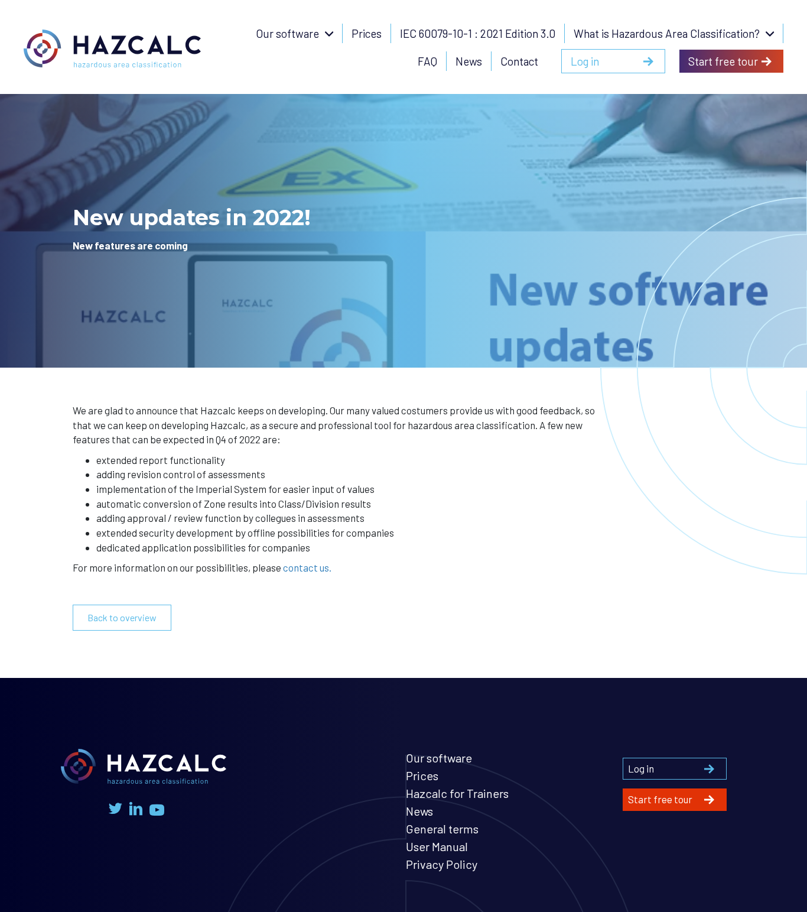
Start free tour (660, 799)
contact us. (307, 567)
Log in (641, 768)
